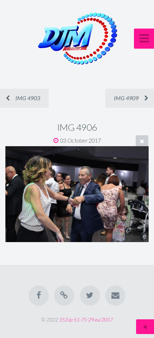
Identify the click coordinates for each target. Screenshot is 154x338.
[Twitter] (90, 296)
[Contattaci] (115, 296)
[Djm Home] (64, 296)
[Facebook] (39, 296)
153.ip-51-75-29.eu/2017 (86, 319)
